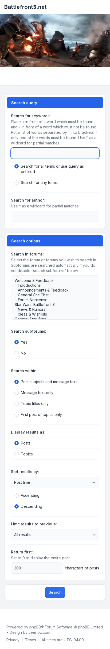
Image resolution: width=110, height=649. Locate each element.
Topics (27, 454)
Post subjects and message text (49, 381)
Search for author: (28, 200)
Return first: (22, 552)
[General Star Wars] (52, 319)
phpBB (35, 627)
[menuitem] (12, 640)
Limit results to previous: (34, 524)
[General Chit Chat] (52, 295)
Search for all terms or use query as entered (52, 169)
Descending (31, 506)
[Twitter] (10, 613)
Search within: (24, 370)
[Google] (18, 613)
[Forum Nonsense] (52, 299)
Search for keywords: (31, 115)
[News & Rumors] (52, 309)
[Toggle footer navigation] (103, 613)
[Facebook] (5, 613)
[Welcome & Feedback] (52, 280)
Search (55, 592)
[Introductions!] (52, 285)
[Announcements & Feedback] (52, 290)
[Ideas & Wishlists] (52, 314)
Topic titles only (35, 403)
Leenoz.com (39, 632)
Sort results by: (25, 471)
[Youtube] (14, 613)
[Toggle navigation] (103, 7)
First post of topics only (41, 414)
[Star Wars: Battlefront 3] (52, 304)
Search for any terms (39, 182)
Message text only (37, 392)
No (23, 353)
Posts (25, 443)
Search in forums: (27, 254)
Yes (24, 342)
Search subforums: (28, 331)
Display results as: (28, 432)
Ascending (30, 495)
